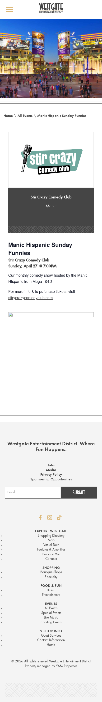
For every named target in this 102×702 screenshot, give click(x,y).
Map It (51, 206)
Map (51, 540)
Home (8, 116)
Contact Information (51, 640)
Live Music (51, 617)
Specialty (51, 577)
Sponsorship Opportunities (51, 479)
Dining (51, 590)
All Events (25, 116)
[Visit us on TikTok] (59, 517)
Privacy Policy (51, 475)
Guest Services (51, 636)
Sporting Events (51, 622)
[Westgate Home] (51, 7)
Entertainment (51, 595)
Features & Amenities (51, 549)
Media (51, 470)
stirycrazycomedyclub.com (30, 297)
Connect (51, 559)
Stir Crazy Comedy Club (51, 197)
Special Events (51, 613)
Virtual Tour (51, 545)
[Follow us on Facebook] (40, 517)
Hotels (51, 645)
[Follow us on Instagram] (50, 517)
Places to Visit (51, 554)
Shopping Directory (51, 536)
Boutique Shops (51, 572)
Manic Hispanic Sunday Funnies (61, 116)
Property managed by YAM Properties (51, 666)
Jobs (51, 465)
